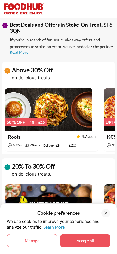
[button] (51, 120)
